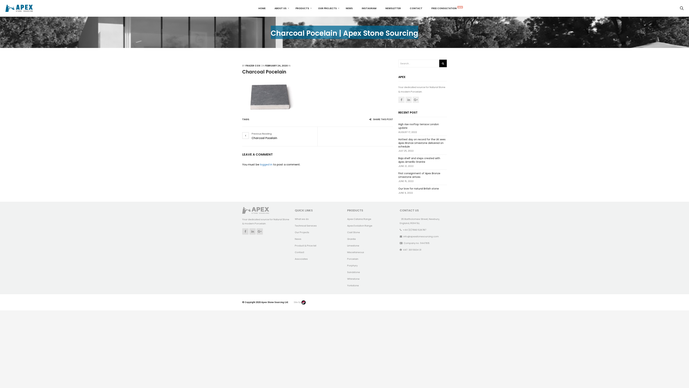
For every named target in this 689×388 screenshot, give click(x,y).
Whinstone (353, 279)
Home (262, 8)
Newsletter (393, 8)
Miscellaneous (355, 252)
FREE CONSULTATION (445, 8)
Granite (351, 239)
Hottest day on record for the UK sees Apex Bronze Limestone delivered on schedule (422, 143)
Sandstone (353, 272)
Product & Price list (305, 245)
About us (281, 8)
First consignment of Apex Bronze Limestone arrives (419, 175)
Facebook (401, 100)
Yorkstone (353, 285)
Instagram (369, 8)
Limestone (353, 245)
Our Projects (327, 8)
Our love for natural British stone (418, 188)
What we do (302, 219)
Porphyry (352, 265)
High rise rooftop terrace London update (418, 126)
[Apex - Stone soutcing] (255, 210)
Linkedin (409, 100)
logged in (266, 164)
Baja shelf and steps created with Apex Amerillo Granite (419, 160)
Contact (416, 8)
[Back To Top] (678, 375)
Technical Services (306, 225)
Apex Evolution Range (359, 225)
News (349, 8)
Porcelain (352, 259)
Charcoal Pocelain (264, 72)
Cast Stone (353, 232)
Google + (416, 100)
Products (302, 8)
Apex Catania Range (359, 219)
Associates (301, 259)
